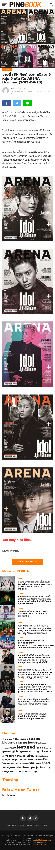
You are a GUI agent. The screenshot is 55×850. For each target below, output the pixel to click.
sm (31, 763)
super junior (36, 767)
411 (15, 739)
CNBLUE (37, 742)
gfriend (6, 751)
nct (34, 759)
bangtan (34, 739)
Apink (24, 739)
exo (13, 747)
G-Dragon (46, 748)
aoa (19, 739)
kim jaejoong (41, 756)
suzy (47, 767)
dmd (44, 743)
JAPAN (29, 825)
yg (36, 771)
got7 (40, 751)
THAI (37, 825)
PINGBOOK (20, 88)
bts (30, 742)
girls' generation (24, 751)
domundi (6, 748)
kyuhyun (6, 759)
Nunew (39, 759)
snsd (46, 763)
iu (50, 751)
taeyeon (7, 771)
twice (22, 771)
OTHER (45, 825)
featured (25, 747)
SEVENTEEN (16, 763)
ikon (46, 751)
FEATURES (11, 825)
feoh (38, 747)
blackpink (22, 742)
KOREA (21, 825)
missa (26, 759)
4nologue (7, 739)
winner (30, 772)
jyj (27, 756)
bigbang (9, 742)
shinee (25, 763)
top (15, 772)
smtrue (37, 763)
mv (30, 759)
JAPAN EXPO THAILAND (13, 756)
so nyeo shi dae (15, 767)
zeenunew (43, 772)
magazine (16, 759)
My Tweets (8, 795)
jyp (31, 755)
